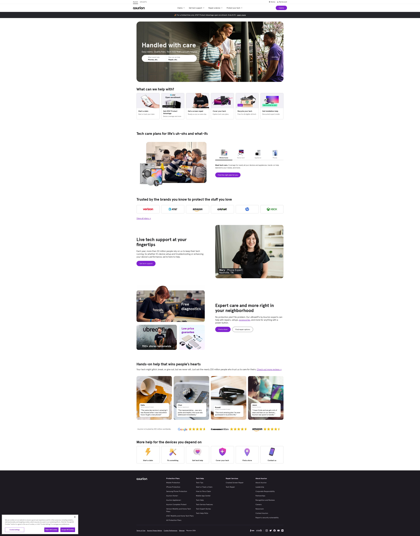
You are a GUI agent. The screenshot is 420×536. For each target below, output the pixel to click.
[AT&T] (172, 209)
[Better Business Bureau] (252, 531)
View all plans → (143, 218)
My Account (283, 2)
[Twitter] (271, 530)
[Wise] (259, 531)
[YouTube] (278, 530)
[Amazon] (197, 209)
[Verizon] (148, 209)
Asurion (135, 2)
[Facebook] (274, 530)
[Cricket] (222, 209)
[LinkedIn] (282, 530)
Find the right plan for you (228, 175)
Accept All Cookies (68, 530)
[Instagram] (267, 530)
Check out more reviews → (269, 369)
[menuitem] (181, 8)
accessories (244, 319)
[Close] (74, 517)
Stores (273, 2)
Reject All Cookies (51, 530)
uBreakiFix (143, 2)
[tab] (223, 154)
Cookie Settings (15, 530)
